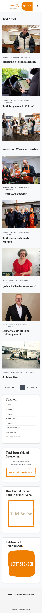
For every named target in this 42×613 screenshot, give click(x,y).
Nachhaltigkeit (15, 57)
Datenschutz (22, 609)
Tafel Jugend (11, 432)
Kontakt (28, 609)
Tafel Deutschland (23, 100)
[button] (3, 6)
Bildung (9, 409)
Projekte (13, 100)
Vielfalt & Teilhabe (13, 437)
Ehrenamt (6, 57)
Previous (10, 387)
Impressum (14, 609)
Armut (5, 145)
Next (33, 387)
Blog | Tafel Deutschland (21, 594)
